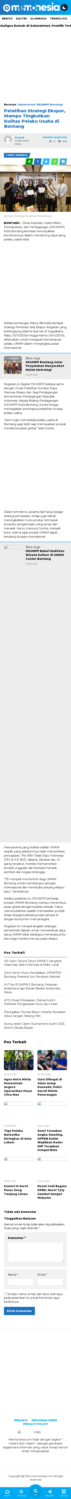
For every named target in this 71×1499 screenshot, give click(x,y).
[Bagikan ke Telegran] (63, 161)
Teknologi (58, 18)
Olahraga (38, 18)
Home (7, 1495)
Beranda (10, 104)
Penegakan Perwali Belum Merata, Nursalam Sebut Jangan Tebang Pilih (35, 1014)
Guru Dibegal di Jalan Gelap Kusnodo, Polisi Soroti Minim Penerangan (49, 1087)
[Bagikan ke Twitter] (46, 161)
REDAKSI (21, 1420)
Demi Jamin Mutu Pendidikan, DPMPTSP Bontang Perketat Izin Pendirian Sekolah (32, 974)
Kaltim (21, 18)
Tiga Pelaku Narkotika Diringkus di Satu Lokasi (18, 1136)
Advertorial (26, 104)
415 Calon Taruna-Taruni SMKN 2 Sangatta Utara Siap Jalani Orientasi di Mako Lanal (33, 963)
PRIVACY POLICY (35, 1424)
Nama (13, 1274)
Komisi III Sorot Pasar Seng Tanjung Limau (16, 1190)
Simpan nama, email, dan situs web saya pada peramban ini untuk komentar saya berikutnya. (33, 1298)
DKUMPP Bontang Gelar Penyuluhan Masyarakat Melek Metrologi (45, 366)
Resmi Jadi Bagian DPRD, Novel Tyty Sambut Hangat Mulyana (52, 1191)
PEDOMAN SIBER (44, 1420)
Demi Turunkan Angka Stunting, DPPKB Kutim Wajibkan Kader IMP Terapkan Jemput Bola (50, 1140)
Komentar (17, 1238)
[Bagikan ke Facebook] (38, 161)
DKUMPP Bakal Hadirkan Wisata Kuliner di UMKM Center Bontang (45, 554)
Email (42, 1274)
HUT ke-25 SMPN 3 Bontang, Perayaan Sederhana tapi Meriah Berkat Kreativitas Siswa (32, 988)
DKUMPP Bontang (50, 104)
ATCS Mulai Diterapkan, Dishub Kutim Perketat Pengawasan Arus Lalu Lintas (30, 1002)
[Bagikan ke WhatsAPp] (55, 161)
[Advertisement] (35, 65)
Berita (7, 18)
